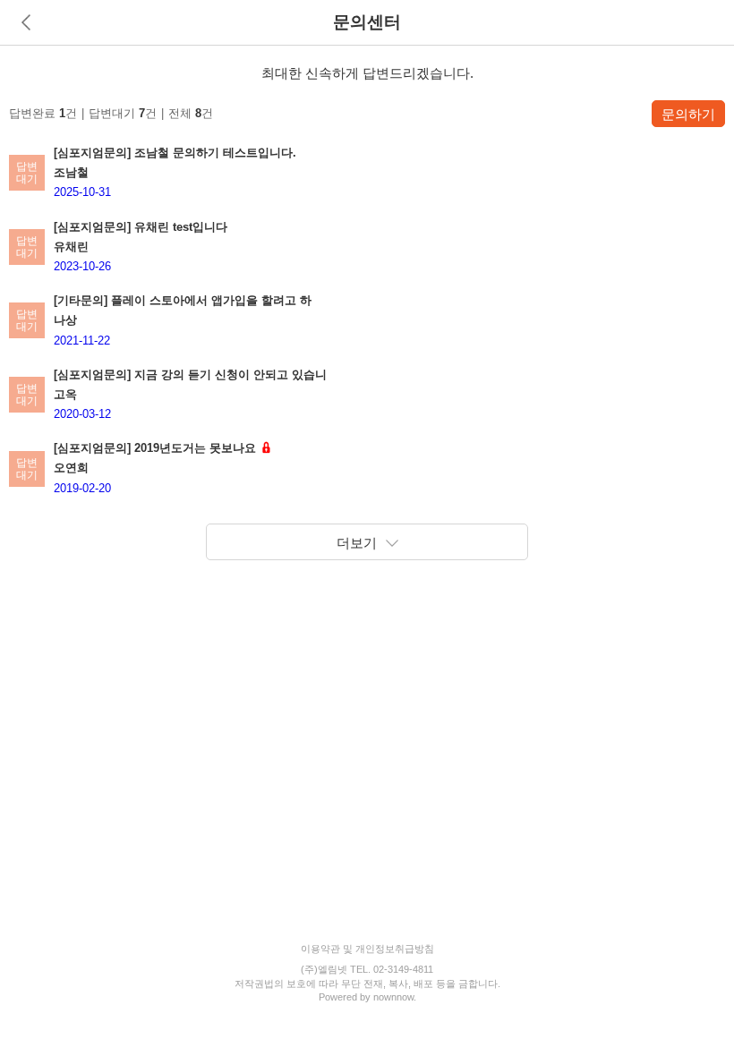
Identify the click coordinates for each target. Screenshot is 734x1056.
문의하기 (688, 114)
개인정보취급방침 (394, 948)
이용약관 (320, 948)
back (26, 22)
